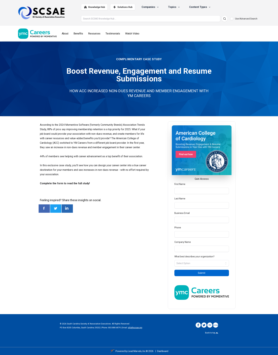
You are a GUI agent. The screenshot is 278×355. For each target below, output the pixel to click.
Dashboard (162, 351)
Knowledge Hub (96, 7)
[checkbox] (231, 18)
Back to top (210, 333)
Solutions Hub (124, 7)
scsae (215, 325)
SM (209, 325)
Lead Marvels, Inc (136, 351)
